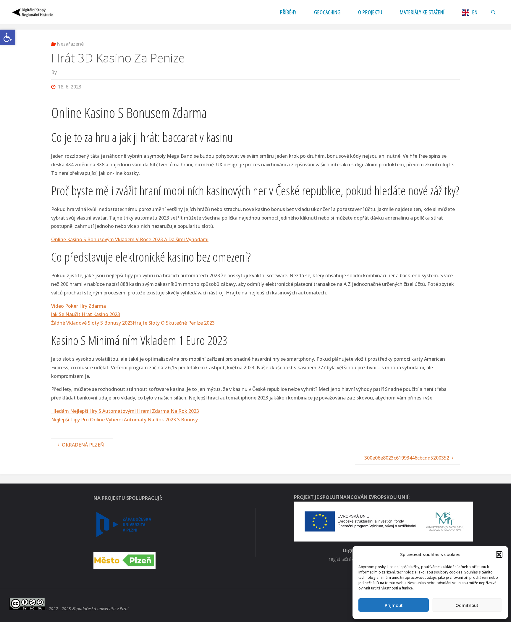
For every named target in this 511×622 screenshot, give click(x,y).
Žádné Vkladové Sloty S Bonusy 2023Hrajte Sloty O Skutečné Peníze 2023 (133, 323)
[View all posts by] (58, 72)
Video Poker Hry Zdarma (78, 306)
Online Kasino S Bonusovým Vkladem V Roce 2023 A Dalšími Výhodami (129, 239)
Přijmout (394, 605)
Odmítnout (466, 605)
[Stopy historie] (32, 12)
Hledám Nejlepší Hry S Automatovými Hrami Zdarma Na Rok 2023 (125, 411)
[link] (493, 12)
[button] (7, 37)
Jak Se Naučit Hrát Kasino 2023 (85, 314)
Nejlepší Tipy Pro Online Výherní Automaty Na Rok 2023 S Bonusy (124, 419)
